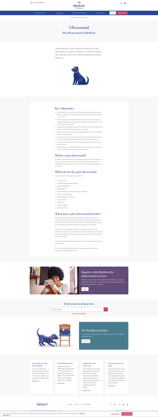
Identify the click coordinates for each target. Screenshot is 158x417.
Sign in (113, 13)
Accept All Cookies (127, 414)
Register (85, 289)
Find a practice (122, 13)
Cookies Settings (115, 414)
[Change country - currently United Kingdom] (125, 3)
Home (72, 17)
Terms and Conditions (51, 410)
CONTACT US (77, 404)
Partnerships (87, 404)
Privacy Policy (33, 410)
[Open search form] (121, 3)
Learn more (86, 341)
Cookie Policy (41, 410)
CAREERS (69, 404)
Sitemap (60, 410)
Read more (61, 383)
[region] (79, 414)
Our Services (78, 17)
